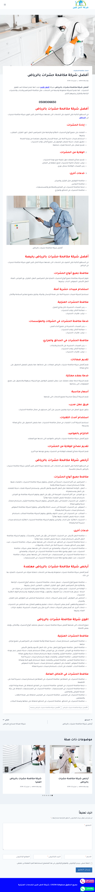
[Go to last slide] (88, 769)
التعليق (87, 825)
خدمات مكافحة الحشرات (81, 70)
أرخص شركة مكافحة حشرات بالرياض (77, 722)
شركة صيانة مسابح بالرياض (14, 722)
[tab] (52, 795)
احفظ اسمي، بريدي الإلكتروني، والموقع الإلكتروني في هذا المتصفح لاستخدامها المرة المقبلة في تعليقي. (53, 863)
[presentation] (71, 759)
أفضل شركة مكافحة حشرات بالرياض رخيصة (45, 707)
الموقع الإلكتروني (23, 857)
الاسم (88, 857)
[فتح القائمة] (5, 4)
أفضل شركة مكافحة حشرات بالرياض (75, 707)
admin (81, 81)
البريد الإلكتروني (53, 857)
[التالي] (6, 769)
